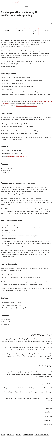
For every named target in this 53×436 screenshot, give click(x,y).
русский (47, 30)
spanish (7, 30)
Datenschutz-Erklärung (42, 434)
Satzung (18, 434)
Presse (3, 434)
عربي (20, 30)
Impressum (10, 434)
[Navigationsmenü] (26, 5)
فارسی (34, 31)
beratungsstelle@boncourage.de (17, 156)
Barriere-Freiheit (28, 434)
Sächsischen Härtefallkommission (26, 106)
